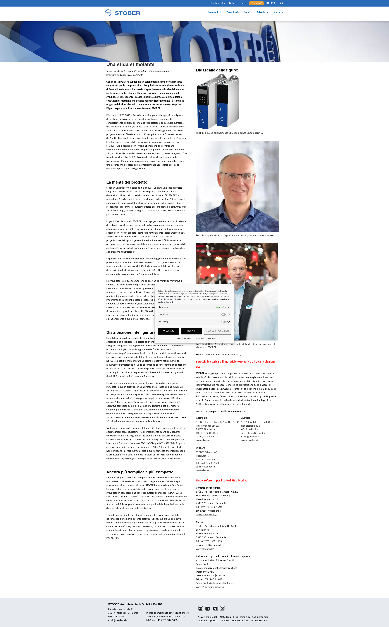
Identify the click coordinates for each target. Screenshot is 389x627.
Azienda (261, 12)
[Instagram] (223, 610)
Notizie (233, 3)
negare (191, 331)
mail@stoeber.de (117, 620)
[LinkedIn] (208, 610)
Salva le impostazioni (217, 331)
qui (198, 366)
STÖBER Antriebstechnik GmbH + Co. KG (135, 604)
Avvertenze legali (208, 617)
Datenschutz (199, 338)
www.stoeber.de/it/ (206, 514)
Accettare (168, 331)
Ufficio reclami (259, 620)
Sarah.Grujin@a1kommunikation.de (215, 583)
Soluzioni (213, 12)
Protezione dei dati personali (251, 617)
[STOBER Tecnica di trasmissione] (122, 13)
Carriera (278, 12)
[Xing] (216, 610)
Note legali (226, 617)
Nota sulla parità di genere (213, 620)
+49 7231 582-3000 (166, 620)
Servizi (247, 12)
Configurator (218, 3)
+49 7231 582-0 (116, 616)
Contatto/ (256, 3)
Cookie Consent (240, 620)
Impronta (211, 338)
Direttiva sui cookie (184, 338)
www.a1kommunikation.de (210, 587)
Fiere (243, 3)
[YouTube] (201, 610)
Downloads (233, 12)
